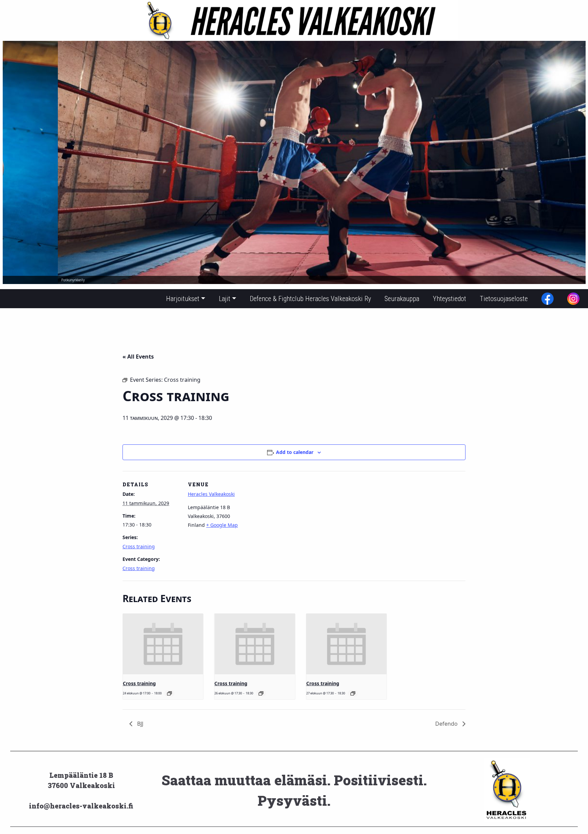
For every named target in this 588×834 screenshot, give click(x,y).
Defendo (447, 723)
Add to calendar (294, 452)
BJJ (139, 723)
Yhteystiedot (449, 299)
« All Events (138, 356)
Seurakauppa (402, 299)
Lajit (224, 299)
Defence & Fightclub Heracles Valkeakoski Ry (310, 299)
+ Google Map (222, 525)
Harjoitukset (182, 299)
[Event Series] (169, 693)
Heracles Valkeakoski (211, 494)
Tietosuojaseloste (504, 299)
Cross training (138, 546)
